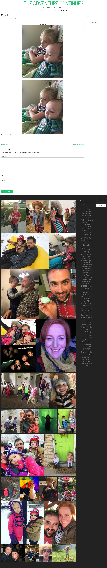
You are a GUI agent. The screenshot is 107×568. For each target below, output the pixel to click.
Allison (83, 207)
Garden (88, 256)
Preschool (84, 329)
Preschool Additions (78, 144)
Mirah (86, 300)
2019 (55, 10)
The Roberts (85, 355)
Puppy (88, 331)
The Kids (86, 349)
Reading (83, 333)
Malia (90, 289)
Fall (85, 240)
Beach (89, 207)
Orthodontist (85, 319)
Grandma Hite (86, 262)
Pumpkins (84, 331)
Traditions (84, 359)
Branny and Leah (86, 213)
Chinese (89, 222)
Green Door (87, 270)
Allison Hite (17, 19)
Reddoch (88, 333)
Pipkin (90, 322)
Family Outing (86, 242)
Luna (86, 289)
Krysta (90, 279)
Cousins (89, 232)
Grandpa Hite (84, 266)
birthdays (86, 211)
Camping (84, 215)
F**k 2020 (61, 10)
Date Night (86, 237)
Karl (86, 277)
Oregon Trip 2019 (86, 317)
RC (90, 331)
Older (40, 10)
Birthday (88, 209)
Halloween (85, 273)
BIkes (84, 209)
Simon (90, 338)
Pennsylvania (88, 321)
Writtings (83, 363)
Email (3, 180)
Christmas (87, 225)
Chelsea (84, 222)
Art (86, 207)
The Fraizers (88, 346)
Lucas (84, 285)
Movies (83, 307)
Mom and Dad (87, 305)
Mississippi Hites (85, 303)
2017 (45, 10)
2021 (67, 10)
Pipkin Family (86, 327)
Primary (89, 329)
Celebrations (87, 220)
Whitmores (86, 362)
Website (3, 186)
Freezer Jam (4, 144)
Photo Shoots (85, 322)
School (85, 335)
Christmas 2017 (86, 227)
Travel (89, 359)
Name (3, 175)
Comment (4, 156)
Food (90, 254)
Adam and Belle (86, 205)
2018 (50, 10)
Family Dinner (89, 240)
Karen (83, 277)
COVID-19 (88, 235)
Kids (86, 279)
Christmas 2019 (86, 229)
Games (84, 256)
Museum (84, 309)
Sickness (86, 337)
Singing (83, 340)
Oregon (89, 315)
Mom (91, 303)
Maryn (86, 291)
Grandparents (88, 268)
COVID (82, 235)
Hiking (90, 272)
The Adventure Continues (53, 3)
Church (84, 231)
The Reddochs (86, 352)
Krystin (84, 281)
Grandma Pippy (87, 265)
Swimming (88, 342)
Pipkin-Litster (86, 325)
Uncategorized (8, 135)
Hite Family (86, 275)
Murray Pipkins (88, 307)
